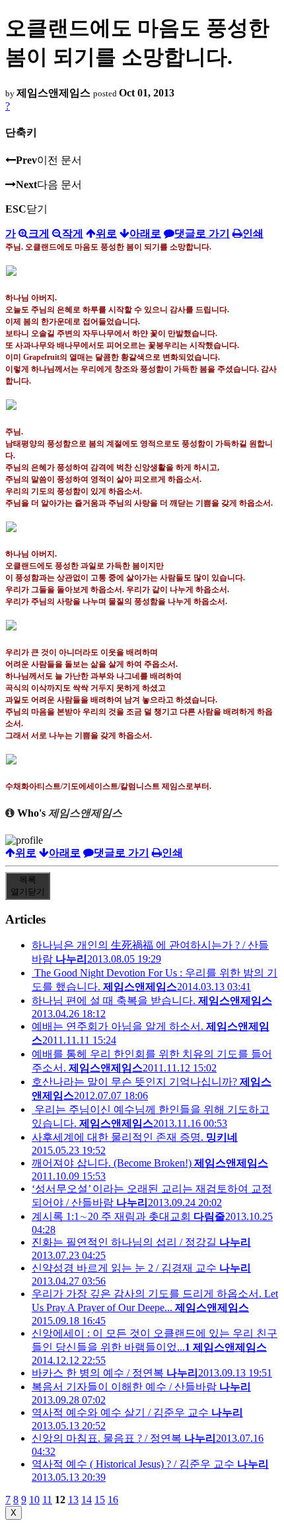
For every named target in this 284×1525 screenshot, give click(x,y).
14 (86, 1499)
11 (47, 1499)
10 (34, 1499)
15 (99, 1499)
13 (73, 1499)
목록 (28, 886)
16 (113, 1499)
